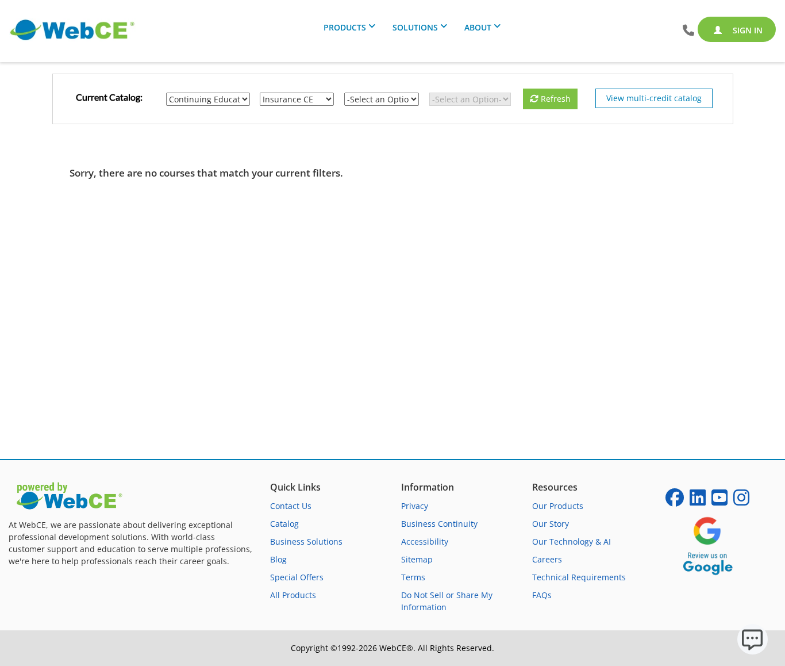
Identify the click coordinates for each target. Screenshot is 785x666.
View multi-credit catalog (654, 98)
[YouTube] (719, 501)
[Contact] (688, 30)
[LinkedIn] (698, 501)
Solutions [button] (415, 27)
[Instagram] (741, 501)
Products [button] (345, 27)
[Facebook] (674, 501)
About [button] (477, 27)
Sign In (746, 30)
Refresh (554, 98)
